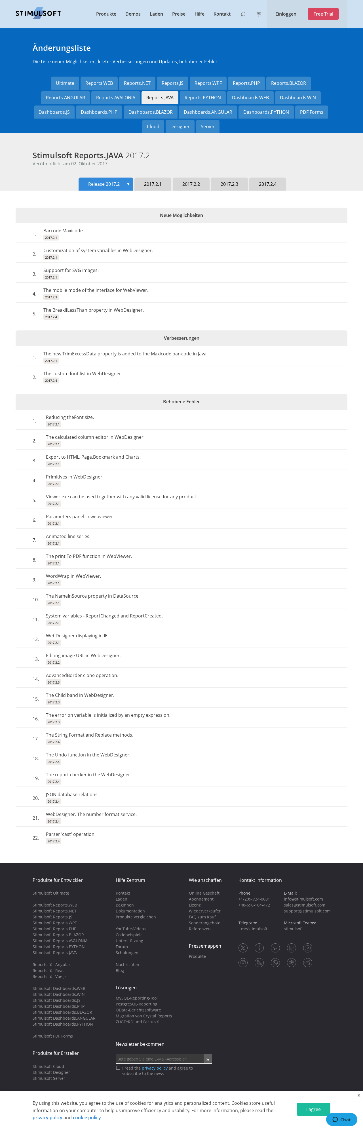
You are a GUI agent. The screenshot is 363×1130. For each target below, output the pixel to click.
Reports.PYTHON (203, 97)
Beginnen (125, 905)
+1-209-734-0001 (254, 899)
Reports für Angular (51, 964)
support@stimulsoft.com (307, 911)
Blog (120, 970)
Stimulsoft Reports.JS (52, 917)
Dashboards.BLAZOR (150, 112)
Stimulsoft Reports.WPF (55, 922)
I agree (313, 1109)
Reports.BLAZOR (288, 83)
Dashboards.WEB (250, 97)
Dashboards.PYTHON (266, 112)
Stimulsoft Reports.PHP (54, 928)
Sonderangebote (204, 922)
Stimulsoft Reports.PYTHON (59, 946)
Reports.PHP (246, 83)
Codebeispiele (129, 934)
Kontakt (222, 14)
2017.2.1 (153, 184)
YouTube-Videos (131, 928)
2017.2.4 (268, 184)
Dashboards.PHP (99, 112)
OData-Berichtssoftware (138, 1010)
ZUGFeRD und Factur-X (137, 1021)
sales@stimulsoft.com (304, 905)
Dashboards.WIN (298, 97)
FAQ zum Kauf (202, 917)
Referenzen (200, 928)
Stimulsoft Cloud (48, 1066)
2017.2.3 (229, 184)
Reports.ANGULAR (65, 97)
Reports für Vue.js (50, 976)
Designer (180, 126)
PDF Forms (311, 112)
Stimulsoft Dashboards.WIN (59, 994)
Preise (178, 14)
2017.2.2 (191, 184)
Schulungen (127, 952)
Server (208, 126)
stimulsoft (293, 928)
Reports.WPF (208, 83)
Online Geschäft (204, 893)
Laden (156, 14)
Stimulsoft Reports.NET (55, 911)
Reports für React (49, 970)
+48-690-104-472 (254, 905)
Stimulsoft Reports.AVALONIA (60, 940)
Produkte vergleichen (136, 917)
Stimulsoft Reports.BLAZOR (58, 934)
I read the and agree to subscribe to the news (157, 1070)
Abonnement (201, 899)
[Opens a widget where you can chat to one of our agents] (341, 1120)
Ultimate (65, 83)
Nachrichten (127, 964)
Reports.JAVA (160, 97)
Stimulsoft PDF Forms (53, 1036)
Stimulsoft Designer (51, 1072)
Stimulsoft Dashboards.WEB (59, 988)
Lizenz (195, 905)
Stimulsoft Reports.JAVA (91, 155)
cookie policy (87, 1117)
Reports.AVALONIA (115, 97)
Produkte (106, 14)
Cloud (153, 126)
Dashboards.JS (54, 112)
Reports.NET (137, 83)
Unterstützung (129, 940)
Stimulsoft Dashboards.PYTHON (63, 1024)
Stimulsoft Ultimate (51, 893)
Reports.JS (172, 83)
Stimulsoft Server (49, 1078)
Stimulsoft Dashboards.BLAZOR (62, 1012)
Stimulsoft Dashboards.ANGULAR (64, 1018)
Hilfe (199, 14)
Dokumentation (130, 911)
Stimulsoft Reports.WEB (55, 905)
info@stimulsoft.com (303, 899)
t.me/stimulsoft (253, 928)
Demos (133, 14)
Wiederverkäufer (205, 911)
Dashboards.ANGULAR (208, 112)
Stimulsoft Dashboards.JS (57, 1000)
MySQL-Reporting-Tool (137, 998)
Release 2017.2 (109, 184)
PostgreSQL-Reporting (136, 1004)
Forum (122, 946)
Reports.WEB (99, 83)
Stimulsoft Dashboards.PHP (59, 1006)
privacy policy (47, 1117)
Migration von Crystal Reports (144, 1016)
